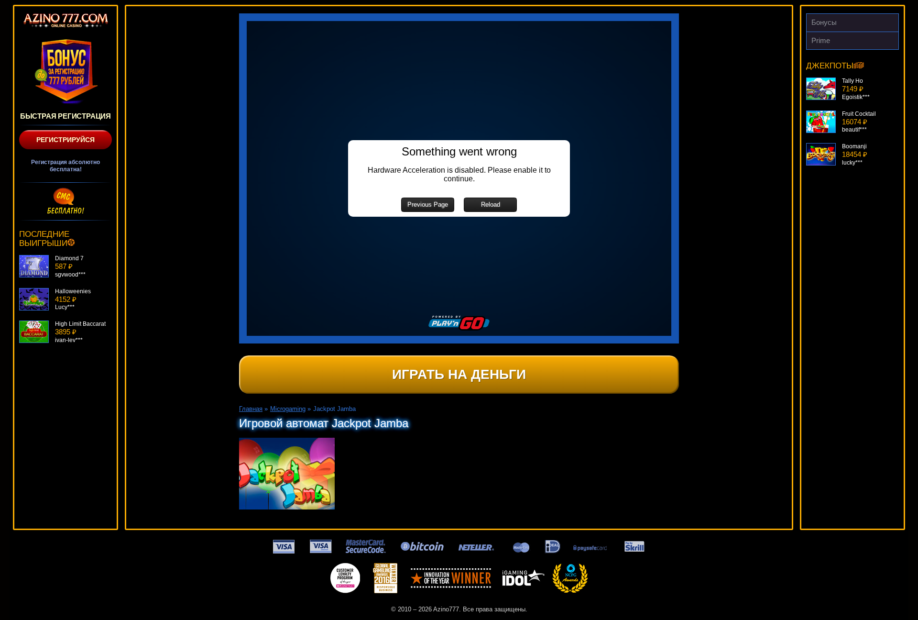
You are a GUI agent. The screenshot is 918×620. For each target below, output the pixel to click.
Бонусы (824, 22)
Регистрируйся (65, 140)
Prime (820, 40)
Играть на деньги (459, 374)
